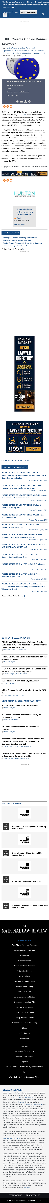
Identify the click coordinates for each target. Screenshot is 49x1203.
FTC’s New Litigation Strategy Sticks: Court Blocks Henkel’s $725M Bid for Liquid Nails (24, 670)
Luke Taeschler (21, 674)
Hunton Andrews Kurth (24, 51)
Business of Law (24, 992)
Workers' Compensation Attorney (17, 240)
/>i (30, 101)
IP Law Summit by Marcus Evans (26, 881)
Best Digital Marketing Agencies (24, 945)
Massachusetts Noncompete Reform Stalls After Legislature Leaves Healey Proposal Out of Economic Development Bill (23, 741)
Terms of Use (16, 1097)
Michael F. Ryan (9, 662)
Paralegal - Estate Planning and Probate (20, 238)
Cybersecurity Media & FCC (24, 1002)
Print (18, 101)
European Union (12, 95)
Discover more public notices (12, 596)
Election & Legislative (24, 1007)
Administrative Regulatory (15, 86)
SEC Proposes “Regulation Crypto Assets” (20, 681)
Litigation (24, 1062)
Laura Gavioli (21, 650)
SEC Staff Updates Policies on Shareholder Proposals (20, 728)
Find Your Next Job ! (11, 233)
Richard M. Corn (9, 650)
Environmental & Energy (24, 1012)
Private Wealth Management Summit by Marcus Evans (29, 828)
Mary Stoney (8, 758)
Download (26, 101)
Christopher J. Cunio (11, 746)
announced (21, 115)
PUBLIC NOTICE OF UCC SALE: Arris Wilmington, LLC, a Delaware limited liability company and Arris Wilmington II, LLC (23, 586)
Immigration (24, 1038)
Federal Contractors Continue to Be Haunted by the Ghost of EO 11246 (24, 658)
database (21, 1102)
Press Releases (24, 961)
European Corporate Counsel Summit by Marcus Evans (29, 907)
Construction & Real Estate (24, 997)
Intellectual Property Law (24, 1051)
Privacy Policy (29, 1097)
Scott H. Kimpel (9, 683)
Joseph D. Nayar (18, 695)
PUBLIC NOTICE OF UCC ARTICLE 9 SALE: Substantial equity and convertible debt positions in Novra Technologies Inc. (24, 475)
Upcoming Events (11, 804)
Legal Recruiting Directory (24, 950)
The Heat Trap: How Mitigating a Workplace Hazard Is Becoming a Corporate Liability (24, 754)
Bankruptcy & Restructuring (24, 981)
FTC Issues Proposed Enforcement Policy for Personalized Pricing (21, 716)
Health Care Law (24, 1033)
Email (19, 218)
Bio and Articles (20, 224)
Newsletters (24, 955)
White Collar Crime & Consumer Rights (24, 1077)
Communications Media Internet (18, 92)
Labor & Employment (24, 1056)
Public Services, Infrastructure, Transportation (24, 1067)
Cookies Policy (8, 7)
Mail (22, 101)
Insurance (25, 1046)
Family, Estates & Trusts (24, 1018)
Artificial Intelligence (24, 971)
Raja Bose (7, 695)
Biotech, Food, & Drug (24, 986)
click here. (26, 1188)
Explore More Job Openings (12, 249)
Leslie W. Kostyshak (11, 720)
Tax (24, 1072)
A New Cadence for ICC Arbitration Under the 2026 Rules (24, 691)
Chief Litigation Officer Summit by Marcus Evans (27, 854)
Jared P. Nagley (9, 674)
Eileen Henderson (26, 746)
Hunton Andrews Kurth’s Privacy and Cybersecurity (24, 212)
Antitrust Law (24, 976)
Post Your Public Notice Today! (15, 467)
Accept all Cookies (11, 12)
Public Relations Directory (24, 966)
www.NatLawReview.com (34, 1104)
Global (9, 89)
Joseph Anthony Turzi (21, 758)
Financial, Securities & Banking (24, 1023)
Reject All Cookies (28, 12)
